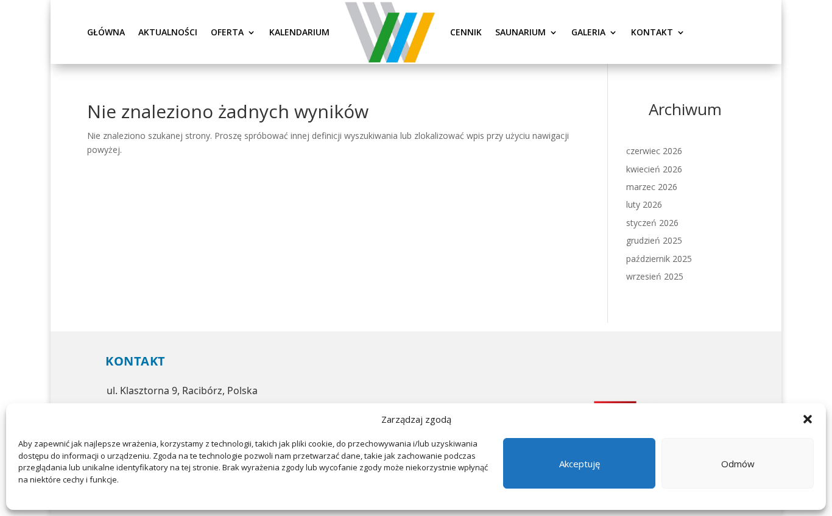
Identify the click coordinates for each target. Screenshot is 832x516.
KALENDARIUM (299, 32)
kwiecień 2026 (654, 169)
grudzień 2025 (654, 240)
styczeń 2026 (652, 222)
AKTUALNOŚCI (167, 32)
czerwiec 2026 (654, 151)
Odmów (738, 464)
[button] (808, 419)
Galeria (588, 32)
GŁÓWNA (106, 32)
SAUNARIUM (520, 32)
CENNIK (466, 32)
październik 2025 (659, 258)
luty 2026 (644, 204)
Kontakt (652, 32)
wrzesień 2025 (654, 276)
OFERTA (227, 32)
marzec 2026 (651, 187)
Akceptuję (579, 464)
